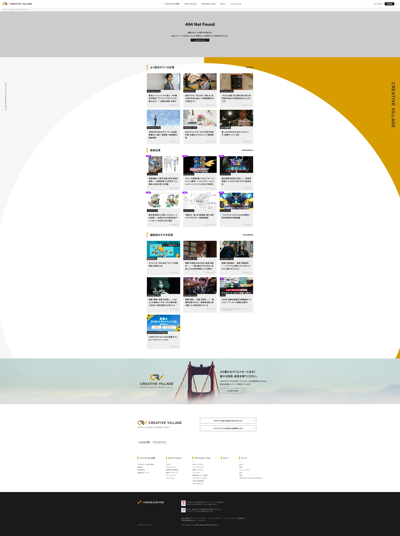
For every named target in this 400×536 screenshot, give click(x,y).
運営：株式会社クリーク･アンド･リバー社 (193, 518)
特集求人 (140, 467)
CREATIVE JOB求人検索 (146, 464)
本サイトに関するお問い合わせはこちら (228, 421)
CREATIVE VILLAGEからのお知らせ (250, 478)
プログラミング (171, 467)
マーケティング (170, 475)
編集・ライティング (172, 473)
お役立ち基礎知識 (198, 481)
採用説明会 (141, 470)
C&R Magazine (197, 484)
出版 (240, 475)
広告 (240, 473)
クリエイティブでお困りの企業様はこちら (228, 428)
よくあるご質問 (144, 442)
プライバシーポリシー (214, 518)
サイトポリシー (202, 520)
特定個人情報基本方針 (188, 520)
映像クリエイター (197, 470)
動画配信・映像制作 (172, 470)
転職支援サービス (143, 473)
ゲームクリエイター (198, 467)
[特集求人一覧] (247, 229)
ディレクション (170, 478)
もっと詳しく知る (232, 391)
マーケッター (196, 473)
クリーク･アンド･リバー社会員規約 (234, 518)
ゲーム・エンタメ (244, 470)
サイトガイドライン (160, 442)
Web (240, 464)
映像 (240, 467)
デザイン (168, 464)
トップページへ (200, 40)
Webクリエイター (198, 464)
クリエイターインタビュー (200, 478)
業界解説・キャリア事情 (199, 475)
